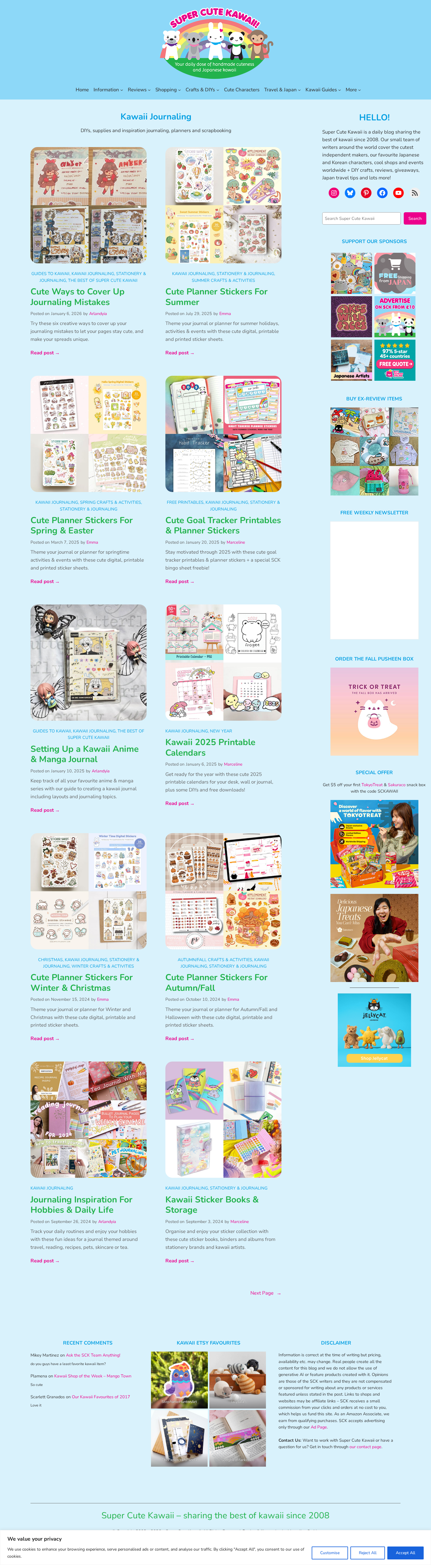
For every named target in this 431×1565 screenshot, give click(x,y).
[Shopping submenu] (179, 89)
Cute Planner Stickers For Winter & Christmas (81, 982)
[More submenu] (359, 89)
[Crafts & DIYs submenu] (217, 89)
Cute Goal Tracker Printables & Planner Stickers (223, 525)
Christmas (50, 960)
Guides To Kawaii (50, 274)
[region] (215, 1547)
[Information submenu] (121, 89)
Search (415, 218)
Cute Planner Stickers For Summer (216, 297)
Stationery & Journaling (245, 274)
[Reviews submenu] (149, 89)
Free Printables (185, 502)
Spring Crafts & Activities (110, 502)
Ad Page (319, 1427)
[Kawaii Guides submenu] (339, 89)
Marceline (236, 542)
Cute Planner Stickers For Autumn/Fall (216, 982)
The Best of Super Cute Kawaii (103, 280)
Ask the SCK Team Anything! (93, 1355)
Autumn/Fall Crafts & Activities (215, 960)
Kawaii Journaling (93, 274)
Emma (225, 313)
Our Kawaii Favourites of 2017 (101, 1397)
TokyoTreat (372, 785)
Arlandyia (98, 313)
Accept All (405, 1553)
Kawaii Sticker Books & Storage (212, 1205)
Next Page (265, 1293)
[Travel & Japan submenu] (299, 89)
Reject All (367, 1553)
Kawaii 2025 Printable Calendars (210, 747)
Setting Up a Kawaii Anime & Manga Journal (84, 754)
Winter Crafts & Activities (103, 966)
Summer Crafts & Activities (223, 280)
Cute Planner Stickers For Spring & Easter (81, 525)
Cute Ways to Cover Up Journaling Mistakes (77, 297)
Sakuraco (396, 785)
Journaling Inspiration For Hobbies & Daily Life (81, 1205)
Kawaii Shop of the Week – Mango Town (92, 1376)
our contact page (365, 1447)
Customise (330, 1553)
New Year (221, 731)
